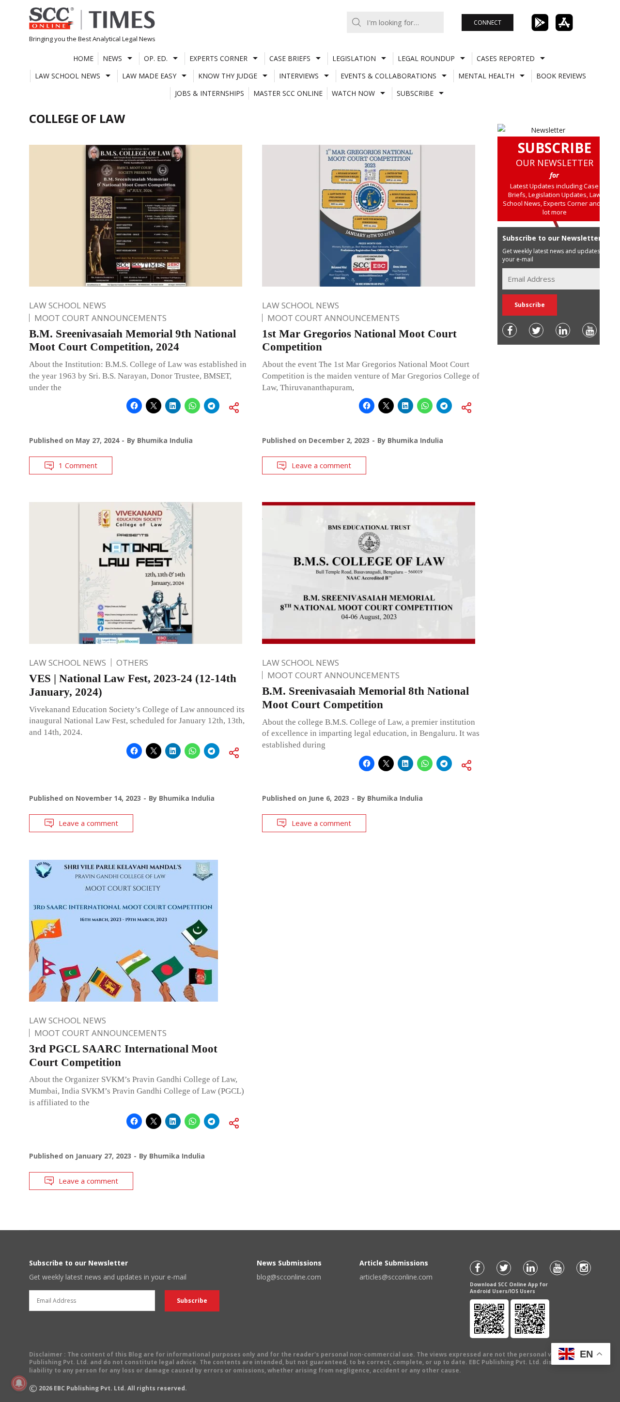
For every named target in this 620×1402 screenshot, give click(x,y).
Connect (487, 22)
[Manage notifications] (19, 1383)
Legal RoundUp (426, 58)
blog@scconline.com (289, 1276)
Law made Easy (149, 75)
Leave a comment (321, 465)
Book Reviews (561, 75)
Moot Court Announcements (100, 318)
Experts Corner (218, 58)
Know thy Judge (227, 75)
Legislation (354, 58)
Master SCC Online (288, 93)
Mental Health (486, 75)
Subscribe (415, 93)
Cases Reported (506, 58)
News (112, 58)
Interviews (299, 75)
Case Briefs (289, 58)
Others (132, 662)
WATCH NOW (353, 93)
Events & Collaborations (388, 75)
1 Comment (78, 465)
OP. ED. (156, 58)
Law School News (67, 75)
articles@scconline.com (396, 1276)
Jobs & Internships (209, 93)
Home (83, 58)
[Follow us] (509, 330)
